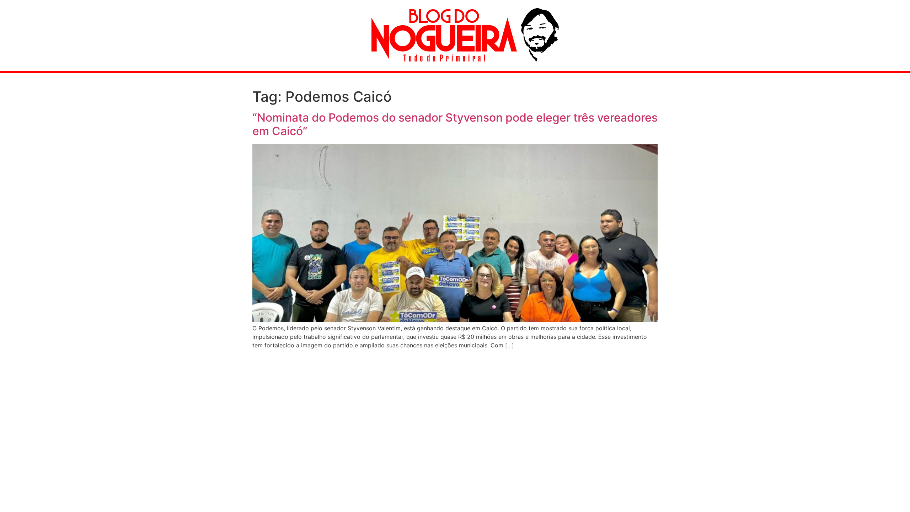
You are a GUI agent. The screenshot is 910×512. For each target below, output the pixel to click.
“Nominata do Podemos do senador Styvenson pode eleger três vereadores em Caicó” (455, 124)
